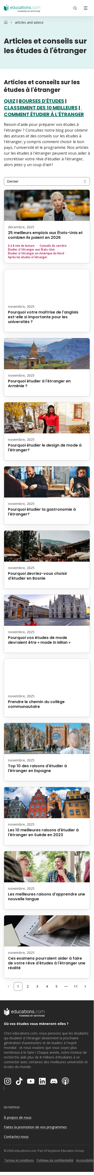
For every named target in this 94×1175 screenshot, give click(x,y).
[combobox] (47, 181)
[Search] (75, 8)
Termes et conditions (19, 1160)
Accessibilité (85, 1160)
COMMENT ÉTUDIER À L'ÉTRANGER (44, 114)
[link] (29, 22)
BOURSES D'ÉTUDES (41, 101)
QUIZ (9, 101)
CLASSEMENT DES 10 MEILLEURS (41, 107)
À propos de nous (17, 1117)
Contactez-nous (16, 1136)
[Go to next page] (85, 986)
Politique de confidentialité (55, 1160)
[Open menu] (85, 8)
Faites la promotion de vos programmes (35, 1127)
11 (76, 986)
